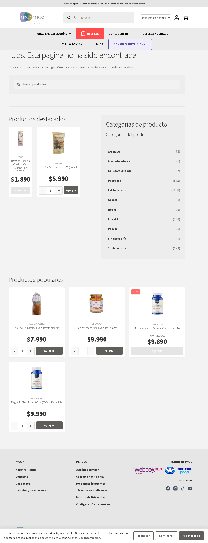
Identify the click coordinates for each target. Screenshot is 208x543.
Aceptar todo (191, 536)
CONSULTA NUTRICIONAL (130, 44)
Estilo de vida (117, 190)
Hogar (112, 209)
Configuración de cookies (93, 504)
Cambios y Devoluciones (32, 490)
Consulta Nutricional (90, 476)
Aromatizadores (119, 161)
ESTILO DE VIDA (72, 44)
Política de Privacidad (91, 497)
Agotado (20, 190)
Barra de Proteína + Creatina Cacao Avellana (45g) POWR (20, 166)
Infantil (113, 219)
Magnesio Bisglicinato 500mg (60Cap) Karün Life (36, 402)
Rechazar (143, 536)
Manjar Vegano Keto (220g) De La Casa (96, 328)
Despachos (23, 483)
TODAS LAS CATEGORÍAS (51, 34)
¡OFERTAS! (114, 151)
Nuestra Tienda (26, 470)
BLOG (99, 44)
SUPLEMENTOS (119, 34)
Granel (112, 200)
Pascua (113, 229)
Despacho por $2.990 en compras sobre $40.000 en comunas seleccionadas (104, 3)
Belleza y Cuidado (120, 171)
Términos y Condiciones (92, 490)
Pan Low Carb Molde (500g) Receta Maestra (37, 328)
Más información (89, 538)
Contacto (22, 476)
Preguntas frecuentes (91, 483)
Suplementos (117, 248)
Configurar (166, 536)
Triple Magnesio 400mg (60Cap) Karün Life (157, 328)
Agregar (71, 190)
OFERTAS (93, 34)
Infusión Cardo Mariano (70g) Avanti (58, 167)
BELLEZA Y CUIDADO (156, 34)
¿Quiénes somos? (87, 470)
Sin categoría (117, 238)
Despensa (114, 180)
